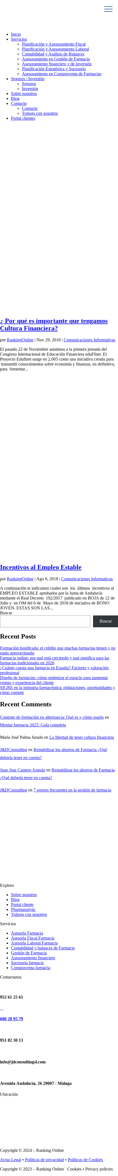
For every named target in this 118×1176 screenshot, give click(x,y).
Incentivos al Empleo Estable (41, 567)
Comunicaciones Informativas (89, 340)
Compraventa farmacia (30, 967)
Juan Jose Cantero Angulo (22, 770)
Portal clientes (23, 118)
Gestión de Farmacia (29, 953)
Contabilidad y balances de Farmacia (43, 948)
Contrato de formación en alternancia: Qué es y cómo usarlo (52, 717)
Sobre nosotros (24, 93)
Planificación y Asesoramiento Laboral (55, 49)
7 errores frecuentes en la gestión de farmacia (72, 790)
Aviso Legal (10, 1159)
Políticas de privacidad (44, 1159)
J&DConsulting (13, 749)
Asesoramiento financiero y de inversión (57, 64)
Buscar (6, 613)
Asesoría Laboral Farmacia (34, 943)
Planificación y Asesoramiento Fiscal (54, 44)
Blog (15, 98)
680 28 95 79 (11, 1018)
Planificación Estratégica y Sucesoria (54, 68)
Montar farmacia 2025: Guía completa (33, 725)
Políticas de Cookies (85, 1159)
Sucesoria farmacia (27, 962)
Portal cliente (22, 904)
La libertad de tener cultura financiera (81, 737)
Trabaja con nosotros (40, 113)
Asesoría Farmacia (27, 933)
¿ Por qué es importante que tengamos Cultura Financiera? (54, 324)
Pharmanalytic (23, 909)
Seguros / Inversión (27, 78)
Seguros (29, 83)
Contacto (19, 103)
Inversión (30, 88)
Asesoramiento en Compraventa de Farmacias (61, 73)
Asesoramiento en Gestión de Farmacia (56, 59)
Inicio (16, 34)
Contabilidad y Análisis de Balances (53, 54)
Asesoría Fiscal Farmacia (32, 938)
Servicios (19, 39)
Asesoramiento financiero (33, 957)
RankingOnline (20, 340)
